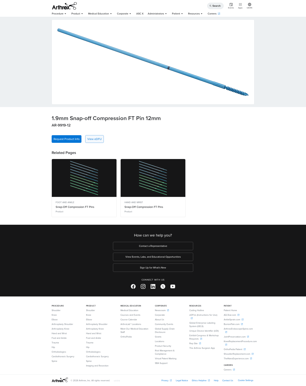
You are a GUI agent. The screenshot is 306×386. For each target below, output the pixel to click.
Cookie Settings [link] (245, 380)
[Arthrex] (64, 6)
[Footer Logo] (60, 379)
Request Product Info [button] (67, 139)
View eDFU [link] (94, 139)
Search (215, 6)
